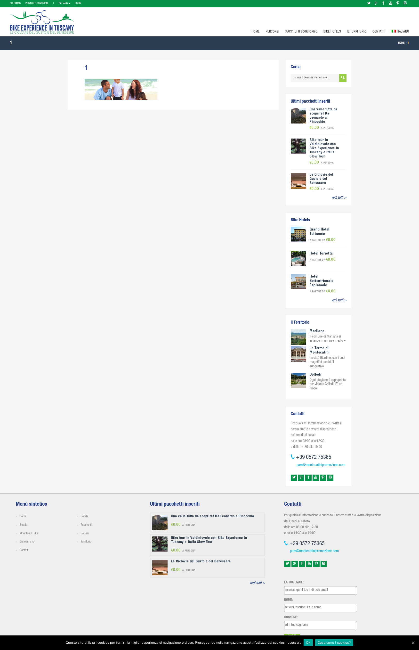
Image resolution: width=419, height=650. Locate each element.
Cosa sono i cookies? (334, 642)
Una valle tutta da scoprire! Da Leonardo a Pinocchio (323, 116)
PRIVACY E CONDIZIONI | (39, 3)
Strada (23, 525)
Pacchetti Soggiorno (301, 31)
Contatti (378, 31)
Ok (308, 642)
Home (256, 31)
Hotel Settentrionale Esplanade (321, 281)
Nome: (288, 600)
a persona (322, 128)
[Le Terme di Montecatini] (298, 354)
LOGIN (78, 3)
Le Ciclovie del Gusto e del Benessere (321, 179)
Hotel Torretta (321, 254)
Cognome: (291, 617)
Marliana (317, 331)
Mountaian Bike (29, 533)
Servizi (85, 533)
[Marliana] (298, 337)
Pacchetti (86, 525)
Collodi (315, 375)
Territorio (86, 541)
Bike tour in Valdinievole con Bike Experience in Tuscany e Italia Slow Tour (324, 148)
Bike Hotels (332, 31)
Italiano (63, 3)
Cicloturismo (27, 541)
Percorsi (272, 31)
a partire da (322, 240)
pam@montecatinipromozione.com (321, 465)
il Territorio (356, 31)
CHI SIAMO (15, 3)
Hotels (84, 516)
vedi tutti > (338, 198)
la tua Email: (294, 582)
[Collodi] (298, 380)
